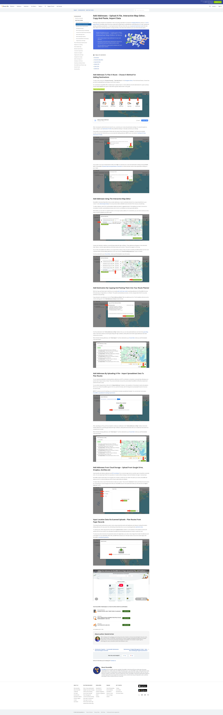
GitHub (97, 694)
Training (117, 688)
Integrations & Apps (78, 56)
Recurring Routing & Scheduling (82, 30)
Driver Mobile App (77, 46)
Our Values (76, 693)
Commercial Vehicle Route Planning (83, 32)
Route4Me (103, 669)
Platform (12, 6)
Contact (214, 6)
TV (45, 6)
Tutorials (97, 696)
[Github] (148, 695)
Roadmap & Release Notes (79, 63)
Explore (40, 6)
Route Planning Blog (110, 688)
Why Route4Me (77, 688)
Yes (125, 655)
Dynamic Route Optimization (82, 26)
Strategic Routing (79, 28)
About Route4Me (77, 689)
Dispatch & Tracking (78, 44)
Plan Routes (96, 57)
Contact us (113, 660)
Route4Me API (98, 688)
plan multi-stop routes (122, 291)
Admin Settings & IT (78, 58)
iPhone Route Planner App (88, 701)
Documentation (99, 689)
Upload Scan (96, 68)
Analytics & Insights (78, 52)
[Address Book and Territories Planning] (95, 611)
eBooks (108, 696)
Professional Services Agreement (113, 712)
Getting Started (77, 16)
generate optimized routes (137, 26)
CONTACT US (218, 2)
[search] (135, 10)
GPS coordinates (115, 473)
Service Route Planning (87, 693)
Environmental (76, 694)
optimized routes (139, 527)
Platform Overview (79, 18)
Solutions (19, 6)
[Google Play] (144, 690)
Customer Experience (78, 50)
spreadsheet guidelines (103, 537)
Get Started (59, 6)
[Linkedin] (145, 695)
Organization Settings (80, 40)
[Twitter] (139, 695)
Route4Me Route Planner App (80, 65)
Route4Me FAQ (119, 691)
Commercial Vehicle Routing (88, 696)
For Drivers (33, 6)
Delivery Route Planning (87, 691)
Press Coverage (109, 694)
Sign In (219, 6)
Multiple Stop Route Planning (88, 689)
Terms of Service (89, 712)
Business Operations (78, 48)
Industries (26, 6)
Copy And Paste (97, 61)
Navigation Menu (129, 80)
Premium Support (77, 698)
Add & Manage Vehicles (81, 36)
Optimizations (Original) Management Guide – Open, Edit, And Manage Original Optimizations (135, 650)
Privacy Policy (96, 712)
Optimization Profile (106, 128)
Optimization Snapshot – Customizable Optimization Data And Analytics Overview (107, 650)
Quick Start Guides (79, 20)
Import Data (96, 66)
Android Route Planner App (88, 703)
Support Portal (51, 6)
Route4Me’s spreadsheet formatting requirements (104, 392)
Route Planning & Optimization (82, 22)
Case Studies (118, 689)
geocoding (145, 332)
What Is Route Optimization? (88, 688)
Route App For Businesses (88, 698)
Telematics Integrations (100, 693)
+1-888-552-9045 (208, 2)
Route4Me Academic (78, 696)
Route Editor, (108, 254)
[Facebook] (142, 695)
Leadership (76, 691)
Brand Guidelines (110, 689)
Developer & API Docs (78, 60)
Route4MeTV (109, 691)
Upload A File (96, 64)
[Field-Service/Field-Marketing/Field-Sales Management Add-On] (95, 618)
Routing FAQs (77, 69)
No (132, 655)
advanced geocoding (104, 203)
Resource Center (110, 693)
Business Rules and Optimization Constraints (112, 166)
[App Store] (144, 686)
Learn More (126, 611)
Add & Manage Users (80, 34)
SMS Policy (103, 712)
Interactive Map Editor (98, 59)
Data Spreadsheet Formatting (82, 38)
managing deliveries (135, 22)
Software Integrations (100, 691)
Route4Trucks (77, 67)
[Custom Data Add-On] (95, 625)
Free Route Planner (119, 693)
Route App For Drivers (87, 699)
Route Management (87, 694)
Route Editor (132, 338)
